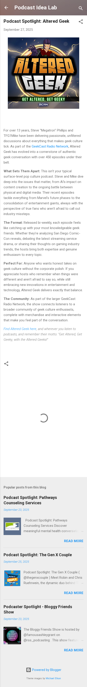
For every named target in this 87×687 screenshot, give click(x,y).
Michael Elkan (53, 678)
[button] (80, 22)
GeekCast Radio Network (50, 146)
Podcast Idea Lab (35, 7)
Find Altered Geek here (20, 329)
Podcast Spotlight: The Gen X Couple (38, 554)
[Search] (80, 9)
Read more (73, 541)
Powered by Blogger (46, 670)
